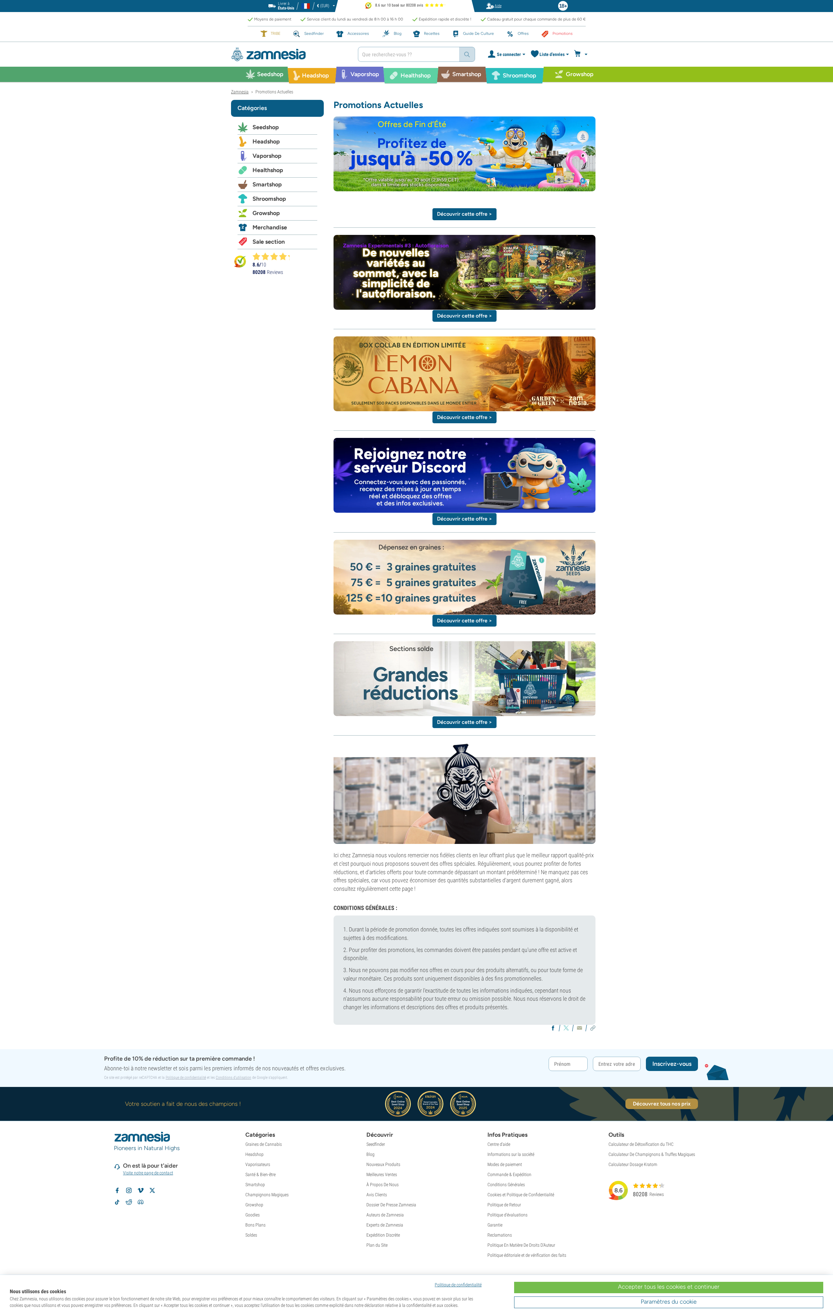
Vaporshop (267, 155)
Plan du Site (377, 1245)
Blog (370, 1154)
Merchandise (270, 227)
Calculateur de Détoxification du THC (641, 1144)
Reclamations (499, 1235)
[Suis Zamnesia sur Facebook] (117, 1190)
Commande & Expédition (509, 1174)
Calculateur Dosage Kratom (632, 1164)
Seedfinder (375, 1144)
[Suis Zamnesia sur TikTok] (117, 1202)
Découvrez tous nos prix (661, 1104)
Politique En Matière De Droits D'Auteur (521, 1245)
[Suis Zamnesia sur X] (152, 1190)
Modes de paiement (504, 1164)
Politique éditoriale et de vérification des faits (526, 1255)
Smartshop (267, 184)
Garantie (494, 1224)
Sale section (269, 241)
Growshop (266, 213)
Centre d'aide (498, 1144)
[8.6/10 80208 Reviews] (274, 256)
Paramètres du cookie (669, 1301)
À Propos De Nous (382, 1184)
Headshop (266, 141)
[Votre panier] (581, 54)
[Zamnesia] (289, 54)
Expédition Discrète (383, 1235)
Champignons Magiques (267, 1194)
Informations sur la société (510, 1154)
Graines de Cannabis (263, 1144)
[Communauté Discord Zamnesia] (140, 1202)
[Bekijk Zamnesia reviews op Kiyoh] (240, 261)
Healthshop (268, 170)
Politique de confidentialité (186, 1077)
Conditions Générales (506, 1184)
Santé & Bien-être (260, 1174)
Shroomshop (269, 198)
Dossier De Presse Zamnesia (391, 1204)
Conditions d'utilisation (233, 1077)
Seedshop (266, 127)
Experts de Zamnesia (384, 1224)
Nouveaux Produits (383, 1164)
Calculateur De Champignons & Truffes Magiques (651, 1154)
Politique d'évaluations (507, 1214)
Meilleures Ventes (381, 1174)
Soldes (251, 1235)
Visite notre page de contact (148, 1172)
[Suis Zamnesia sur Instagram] (129, 1190)
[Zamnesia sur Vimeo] (140, 1190)
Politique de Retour (504, 1204)
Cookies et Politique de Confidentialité (520, 1194)
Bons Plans (255, 1224)
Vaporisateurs (257, 1164)
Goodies (252, 1214)
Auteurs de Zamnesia (385, 1214)
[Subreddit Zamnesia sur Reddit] (129, 1202)
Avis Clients (376, 1194)
